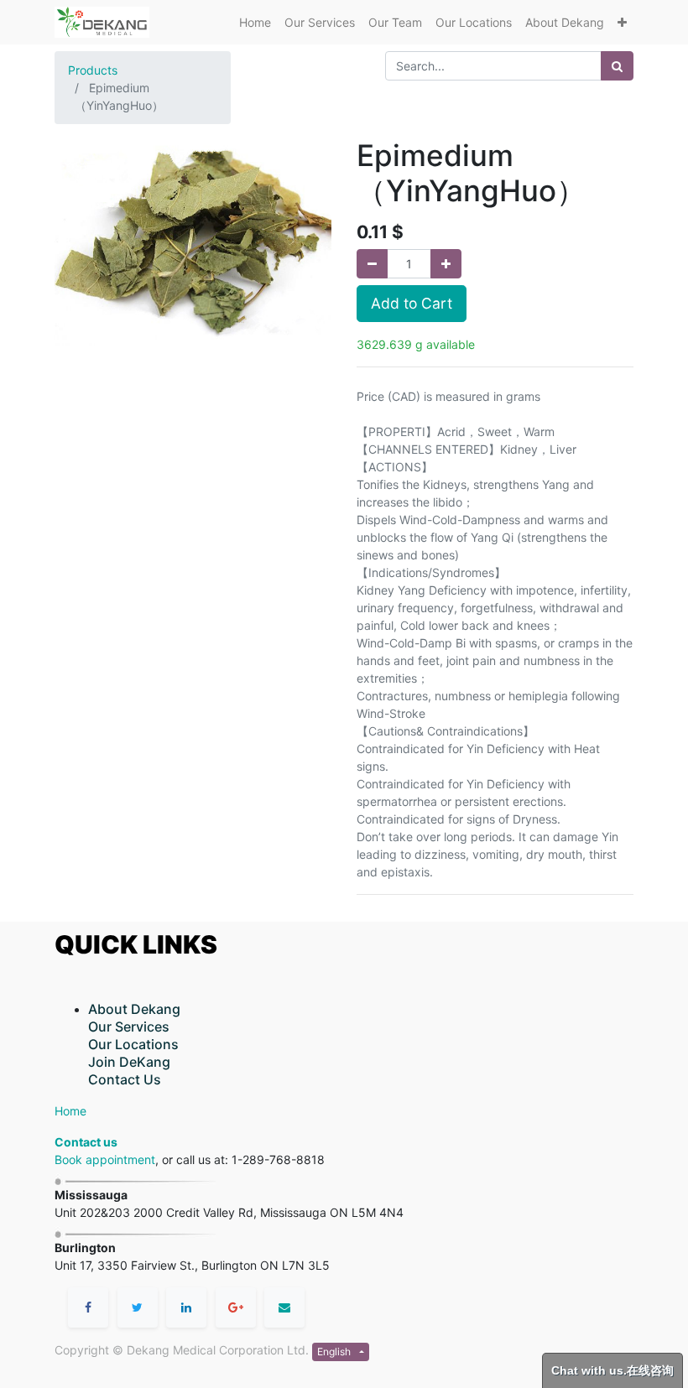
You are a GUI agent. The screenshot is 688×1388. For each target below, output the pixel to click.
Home (70, 1111)
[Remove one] (372, 263)
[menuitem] (255, 22)
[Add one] (445, 263)
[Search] (617, 66)
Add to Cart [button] (411, 303)
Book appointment (105, 1159)
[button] (622, 22)
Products (92, 70)
